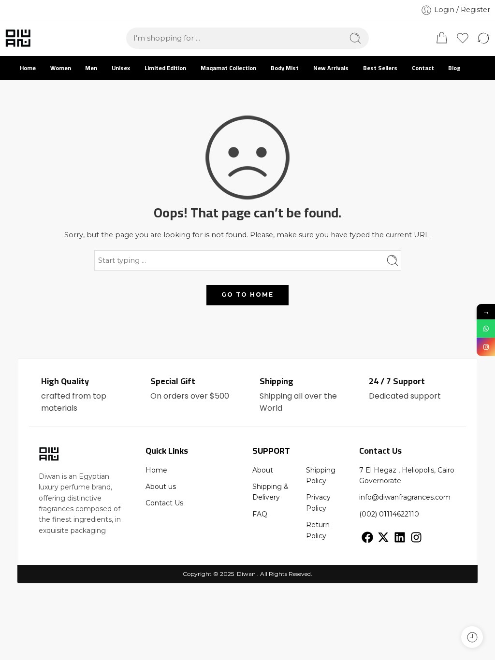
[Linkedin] (400, 537)
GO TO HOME (247, 294)
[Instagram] (416, 537)
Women (60, 67)
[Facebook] (367, 537)
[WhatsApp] (486, 328)
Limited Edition (165, 67)
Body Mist (285, 67)
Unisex (121, 67)
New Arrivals (331, 67)
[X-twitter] (384, 537)
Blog (454, 67)
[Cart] (442, 38)
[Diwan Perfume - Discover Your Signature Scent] (18, 38)
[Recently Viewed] (472, 637)
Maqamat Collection (228, 67)
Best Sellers (380, 67)
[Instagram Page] (486, 347)
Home (28, 67)
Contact (423, 67)
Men (91, 67)
